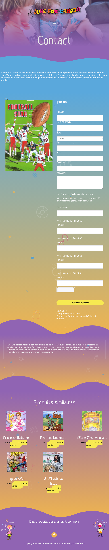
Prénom (60, 112)
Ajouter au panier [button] (18, 443)
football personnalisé (78, 316)
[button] (54, 22)
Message (61, 172)
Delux (71, 313)
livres (77, 313)
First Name (62, 207)
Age (59, 142)
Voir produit (54, 489)
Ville (59, 152)
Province (61, 162)
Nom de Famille (64, 122)
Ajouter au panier (80, 303)
